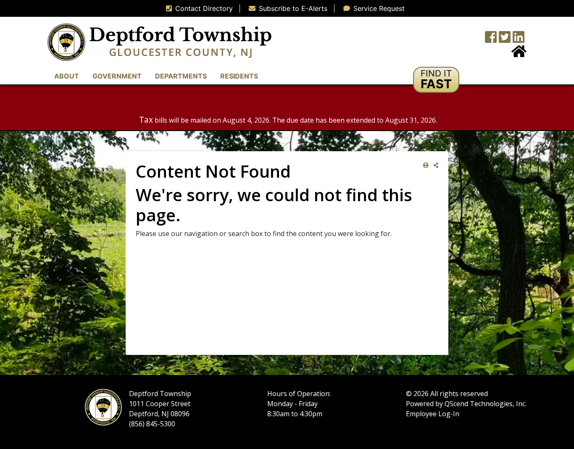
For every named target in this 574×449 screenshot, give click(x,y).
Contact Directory (204, 8)
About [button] (66, 76)
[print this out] (424, 165)
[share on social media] (434, 165)
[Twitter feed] (505, 39)
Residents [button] (239, 76)
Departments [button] (181, 76)
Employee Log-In (432, 413)
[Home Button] (519, 54)
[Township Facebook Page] (491, 39)
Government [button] (117, 76)
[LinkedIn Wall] (518, 39)
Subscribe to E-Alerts (293, 8)
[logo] (159, 41)
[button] (436, 80)
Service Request (379, 8)
